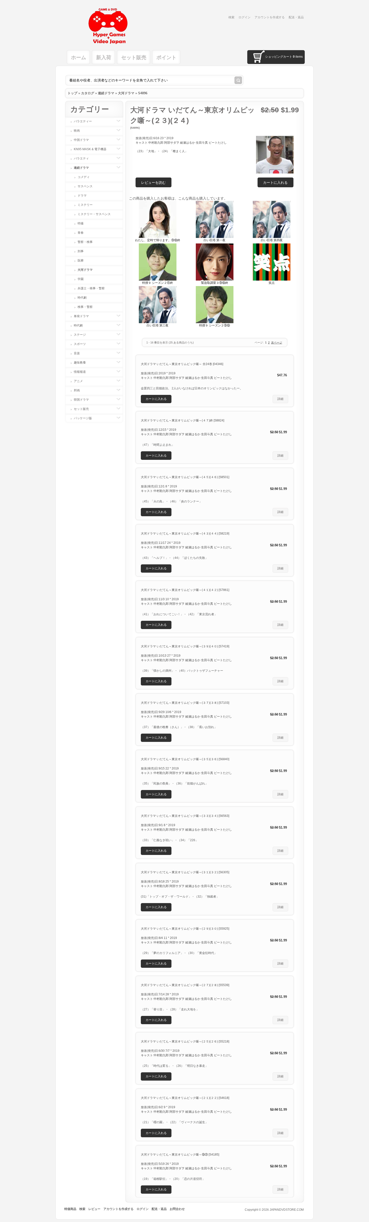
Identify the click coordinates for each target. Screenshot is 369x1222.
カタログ (87, 93)
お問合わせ (177, 1209)
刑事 (81, 251)
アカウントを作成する (270, 17)
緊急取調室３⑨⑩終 (214, 283)
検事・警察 (85, 307)
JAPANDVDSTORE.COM (287, 1209)
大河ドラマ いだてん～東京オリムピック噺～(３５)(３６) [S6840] (185, 759)
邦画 (77, 390)
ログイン (244, 17)
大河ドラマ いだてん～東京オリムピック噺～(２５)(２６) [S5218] (185, 1041)
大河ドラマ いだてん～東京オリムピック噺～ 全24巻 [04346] (182, 364)
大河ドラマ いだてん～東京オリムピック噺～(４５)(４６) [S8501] (185, 477)
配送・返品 (296, 17)
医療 (81, 260)
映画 (77, 130)
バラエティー (83, 121)
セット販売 (81, 409)
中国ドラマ (81, 140)
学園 (81, 279)
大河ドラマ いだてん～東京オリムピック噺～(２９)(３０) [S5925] (185, 928)
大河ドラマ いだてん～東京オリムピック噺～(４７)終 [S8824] (182, 420)
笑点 (272, 283)
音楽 (77, 353)
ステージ (80, 334)
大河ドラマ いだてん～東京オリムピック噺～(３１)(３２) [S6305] (185, 872)
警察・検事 (85, 242)
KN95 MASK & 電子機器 (90, 149)
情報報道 (80, 372)
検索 (231, 17)
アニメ (78, 381)
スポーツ (80, 344)
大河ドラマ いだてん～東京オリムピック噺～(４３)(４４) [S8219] (185, 533)
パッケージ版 (83, 418)
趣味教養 (80, 362)
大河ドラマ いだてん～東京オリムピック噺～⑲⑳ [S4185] (180, 1154)
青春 (81, 232)
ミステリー (85, 205)
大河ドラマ (126, 93)
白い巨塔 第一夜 (214, 240)
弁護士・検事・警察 (91, 288)
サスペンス (85, 186)
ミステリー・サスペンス (94, 214)
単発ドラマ (81, 316)
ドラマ (82, 195)
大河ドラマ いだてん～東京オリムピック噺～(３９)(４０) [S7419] (185, 646)
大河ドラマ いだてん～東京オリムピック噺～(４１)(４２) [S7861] (185, 590)
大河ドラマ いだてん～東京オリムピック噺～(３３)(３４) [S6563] (185, 816)
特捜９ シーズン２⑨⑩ (214, 325)
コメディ (84, 177)
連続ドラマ (106, 93)
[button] (275, 182)
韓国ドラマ (81, 399)
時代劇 (82, 297)
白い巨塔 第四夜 (272, 240)
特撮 (81, 223)
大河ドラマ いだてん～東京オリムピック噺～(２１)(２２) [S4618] (185, 1098)
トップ (72, 93)
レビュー (94, 1209)
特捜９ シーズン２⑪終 (157, 283)
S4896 (142, 93)
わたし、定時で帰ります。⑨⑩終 (157, 240)
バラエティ (81, 158)
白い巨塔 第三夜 (157, 325)
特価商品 (70, 1209)
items (298, 56)
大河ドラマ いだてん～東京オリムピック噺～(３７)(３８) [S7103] (185, 703)
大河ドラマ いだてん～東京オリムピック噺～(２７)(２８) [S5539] (185, 985)
